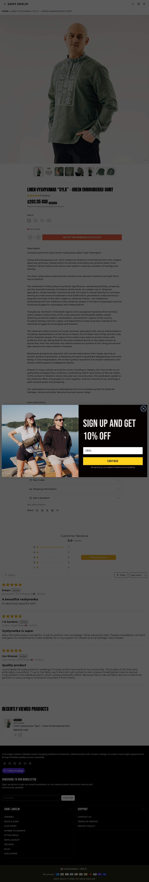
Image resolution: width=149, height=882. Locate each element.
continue (112, 461)
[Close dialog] (143, 408)
